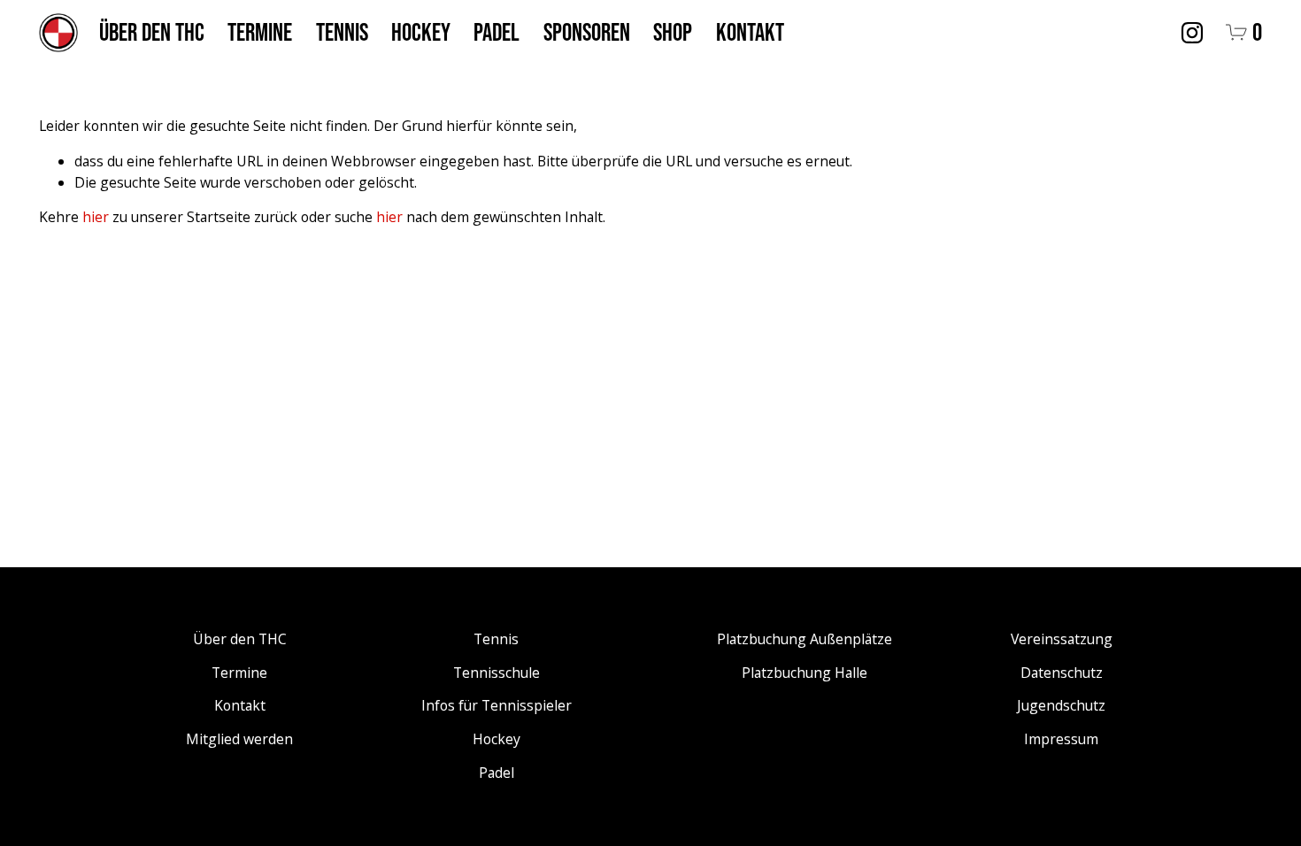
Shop (672, 32)
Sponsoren (586, 32)
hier (95, 217)
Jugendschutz (1061, 705)
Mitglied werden (239, 739)
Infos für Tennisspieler (496, 705)
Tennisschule (496, 672)
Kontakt (750, 32)
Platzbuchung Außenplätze (804, 639)
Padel (496, 32)
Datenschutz (1061, 672)
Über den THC (151, 32)
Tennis (342, 32)
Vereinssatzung (1061, 639)
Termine (259, 32)
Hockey (420, 32)
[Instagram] (1192, 32)
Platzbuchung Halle (804, 672)
